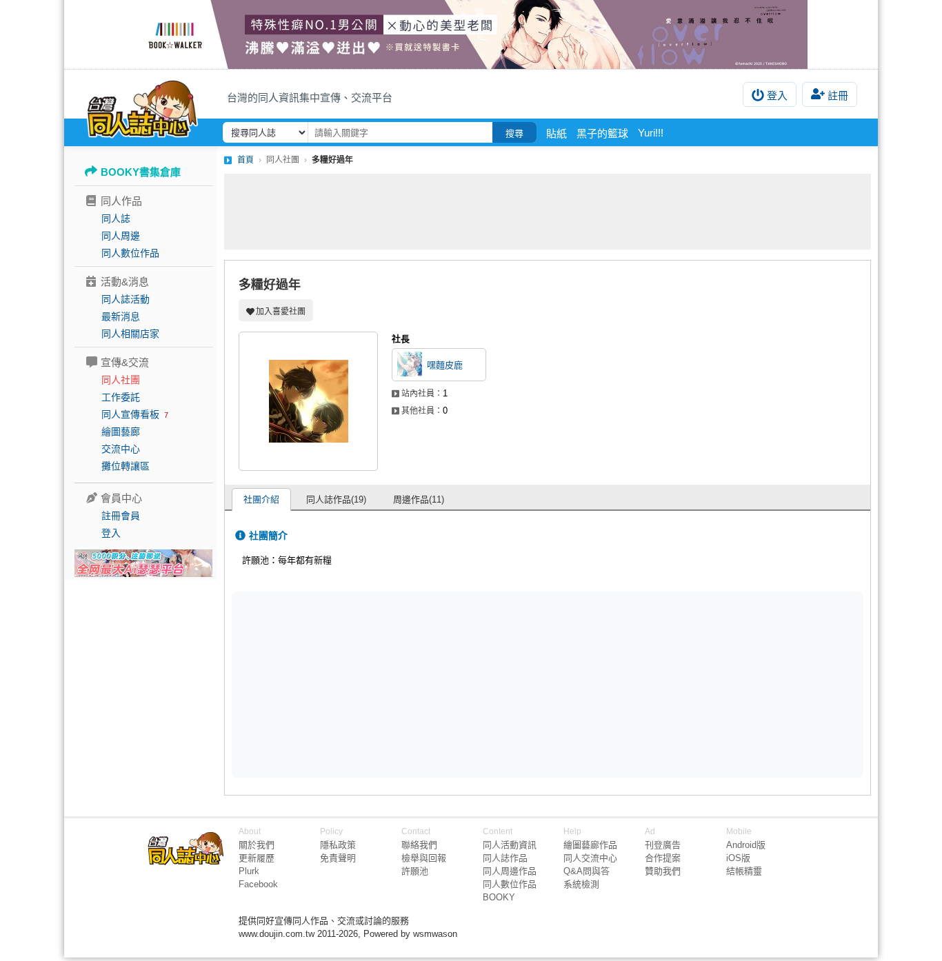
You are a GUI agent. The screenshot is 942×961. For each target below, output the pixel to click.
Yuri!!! (650, 133)
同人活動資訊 (510, 845)
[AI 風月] (143, 569)
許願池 (414, 871)
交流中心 (120, 448)
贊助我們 (663, 871)
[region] (440, 683)
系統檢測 (581, 884)
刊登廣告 (663, 845)
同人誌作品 (505, 858)
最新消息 (120, 316)
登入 (777, 95)
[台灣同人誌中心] (142, 106)
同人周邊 (120, 235)
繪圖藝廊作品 (590, 845)
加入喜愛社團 (280, 311)
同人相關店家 (130, 333)
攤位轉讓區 (125, 466)
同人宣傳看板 (130, 414)
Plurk (249, 871)
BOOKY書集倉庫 (141, 172)
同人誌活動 (125, 299)
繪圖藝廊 (120, 431)
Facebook (258, 884)
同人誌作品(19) (336, 499)
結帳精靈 (744, 871)
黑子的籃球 (602, 133)
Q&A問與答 (586, 871)
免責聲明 (338, 858)
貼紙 (556, 133)
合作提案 (663, 858)
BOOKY (499, 897)
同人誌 (115, 218)
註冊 (838, 95)
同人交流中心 (590, 858)
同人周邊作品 (510, 871)
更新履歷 (256, 858)
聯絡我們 (419, 845)
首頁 (245, 160)
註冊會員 (120, 515)
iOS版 (738, 858)
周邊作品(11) (418, 499)
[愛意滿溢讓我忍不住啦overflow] (471, 34)
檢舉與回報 (423, 858)
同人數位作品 (130, 253)
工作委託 (120, 397)
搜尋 (514, 133)
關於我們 (256, 845)
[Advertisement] (548, 212)
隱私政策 (338, 845)
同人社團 (120, 379)
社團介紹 (261, 499)
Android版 (745, 845)
